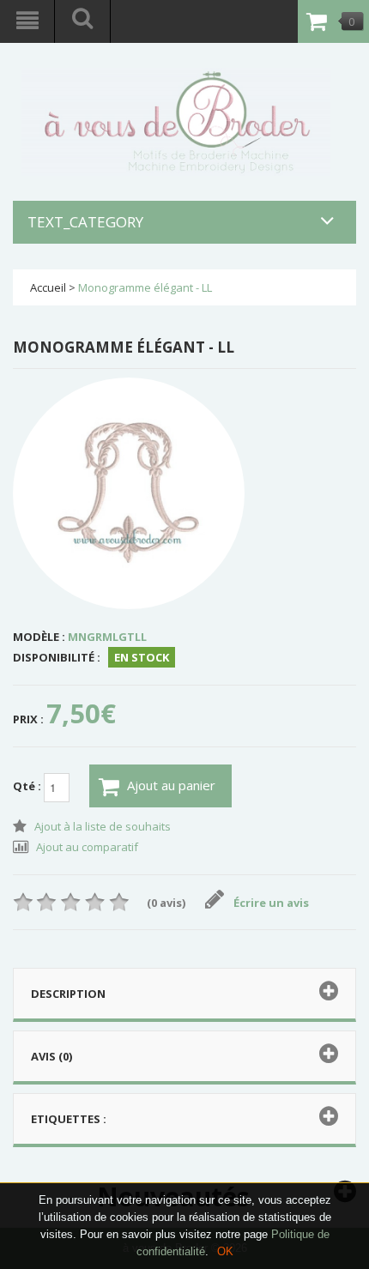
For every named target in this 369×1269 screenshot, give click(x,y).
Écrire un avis (271, 902)
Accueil (48, 287)
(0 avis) (166, 902)
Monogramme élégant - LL (145, 287)
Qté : (28, 786)
